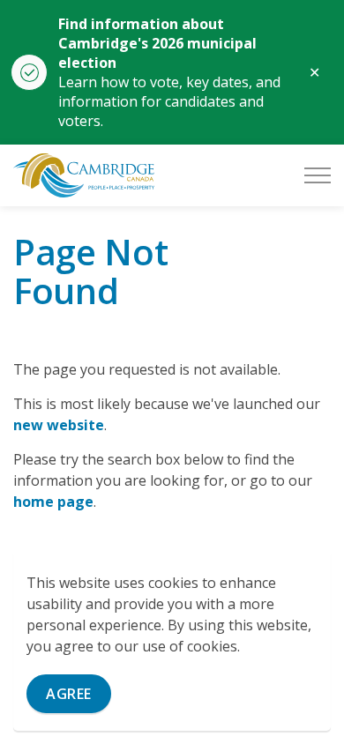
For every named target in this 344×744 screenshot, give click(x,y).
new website (58, 425)
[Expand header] (317, 175)
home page (53, 501)
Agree (69, 693)
